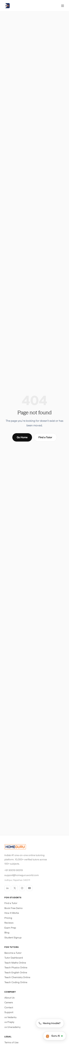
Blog (6, 932)
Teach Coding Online (15, 982)
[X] (15, 888)
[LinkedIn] (7, 888)
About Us (9, 997)
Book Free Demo (13, 908)
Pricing (8, 918)
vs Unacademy (12, 1027)
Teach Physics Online (15, 967)
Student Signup (13, 937)
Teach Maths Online (15, 962)
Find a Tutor (45, 437)
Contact (8, 1007)
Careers (8, 1002)
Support (8, 1012)
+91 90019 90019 (13, 870)
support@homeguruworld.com (21, 875)
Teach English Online (15, 972)
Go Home (22, 437)
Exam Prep (10, 927)
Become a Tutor (13, 953)
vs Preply (9, 1022)
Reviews (8, 922)
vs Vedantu (10, 1017)
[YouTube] (29, 888)
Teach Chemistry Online (17, 977)
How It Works (11, 913)
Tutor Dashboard (13, 957)
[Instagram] (22, 888)
